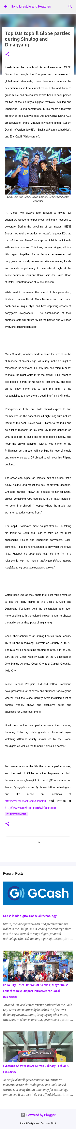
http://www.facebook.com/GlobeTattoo (31, 808)
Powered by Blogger (41, 1115)
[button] (7, 54)
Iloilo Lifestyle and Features (31, 6)
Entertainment (16, 814)
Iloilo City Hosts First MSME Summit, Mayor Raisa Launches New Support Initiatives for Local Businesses (35, 990)
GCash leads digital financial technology (30, 916)
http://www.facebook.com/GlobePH (25, 801)
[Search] (70, 6)
